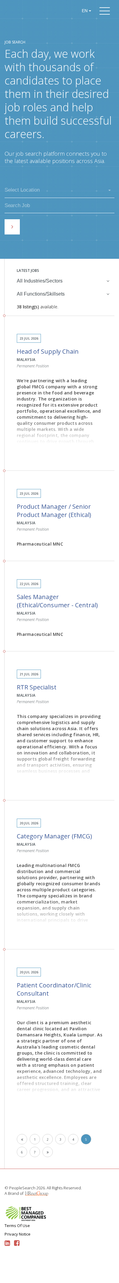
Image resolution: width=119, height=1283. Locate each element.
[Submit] (12, 226)
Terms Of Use (17, 1225)
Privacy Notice (18, 1234)
